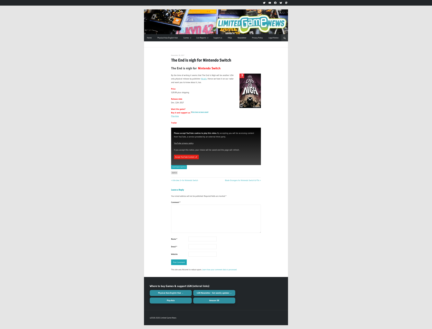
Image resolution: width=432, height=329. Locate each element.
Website (174, 254)
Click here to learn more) (199, 112)
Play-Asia (175, 116)
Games (186, 38)
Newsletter (242, 38)
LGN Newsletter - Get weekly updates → (214, 293)
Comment (175, 202)
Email (174, 246)
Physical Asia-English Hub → (170, 293)
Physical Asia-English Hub (167, 38)
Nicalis (204, 79)
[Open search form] (284, 37)
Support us (217, 38)
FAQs (230, 38)
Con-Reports (201, 38)
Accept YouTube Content (185, 157)
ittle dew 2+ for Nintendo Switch (185, 180)
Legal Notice (273, 38)
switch (174, 173)
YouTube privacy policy (184, 143)
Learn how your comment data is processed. (219, 269)
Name (174, 239)
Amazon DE (214, 300)
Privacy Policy (257, 38)
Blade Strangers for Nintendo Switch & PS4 (242, 180)
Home (149, 38)
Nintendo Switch (179, 167)
